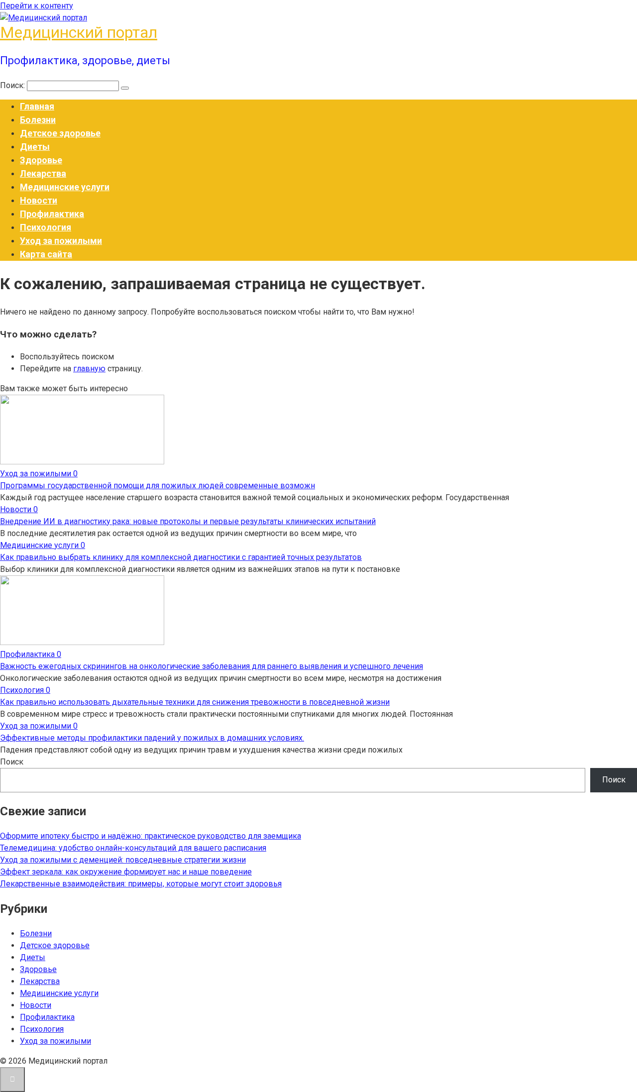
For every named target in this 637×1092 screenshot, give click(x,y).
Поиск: (13, 85)
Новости (38, 200)
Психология (45, 227)
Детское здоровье (60, 133)
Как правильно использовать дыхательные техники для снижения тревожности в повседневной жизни (195, 702)
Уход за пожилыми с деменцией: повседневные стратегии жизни (123, 860)
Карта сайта (46, 254)
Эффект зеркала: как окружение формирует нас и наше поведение (126, 871)
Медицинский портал (78, 32)
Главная (37, 106)
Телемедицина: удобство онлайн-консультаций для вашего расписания (133, 848)
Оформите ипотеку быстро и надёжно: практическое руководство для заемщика (150, 836)
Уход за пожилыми (61, 240)
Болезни (38, 119)
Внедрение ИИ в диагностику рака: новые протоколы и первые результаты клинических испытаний (188, 521)
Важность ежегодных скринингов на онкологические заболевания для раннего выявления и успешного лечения (211, 666)
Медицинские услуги (64, 187)
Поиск (11, 761)
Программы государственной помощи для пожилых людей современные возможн (157, 485)
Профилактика (52, 214)
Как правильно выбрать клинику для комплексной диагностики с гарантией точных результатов (181, 557)
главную (89, 368)
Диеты (35, 146)
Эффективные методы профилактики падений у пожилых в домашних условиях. (152, 738)
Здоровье (41, 160)
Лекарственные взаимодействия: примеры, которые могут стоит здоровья (141, 883)
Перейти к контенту (36, 5)
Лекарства (43, 173)
